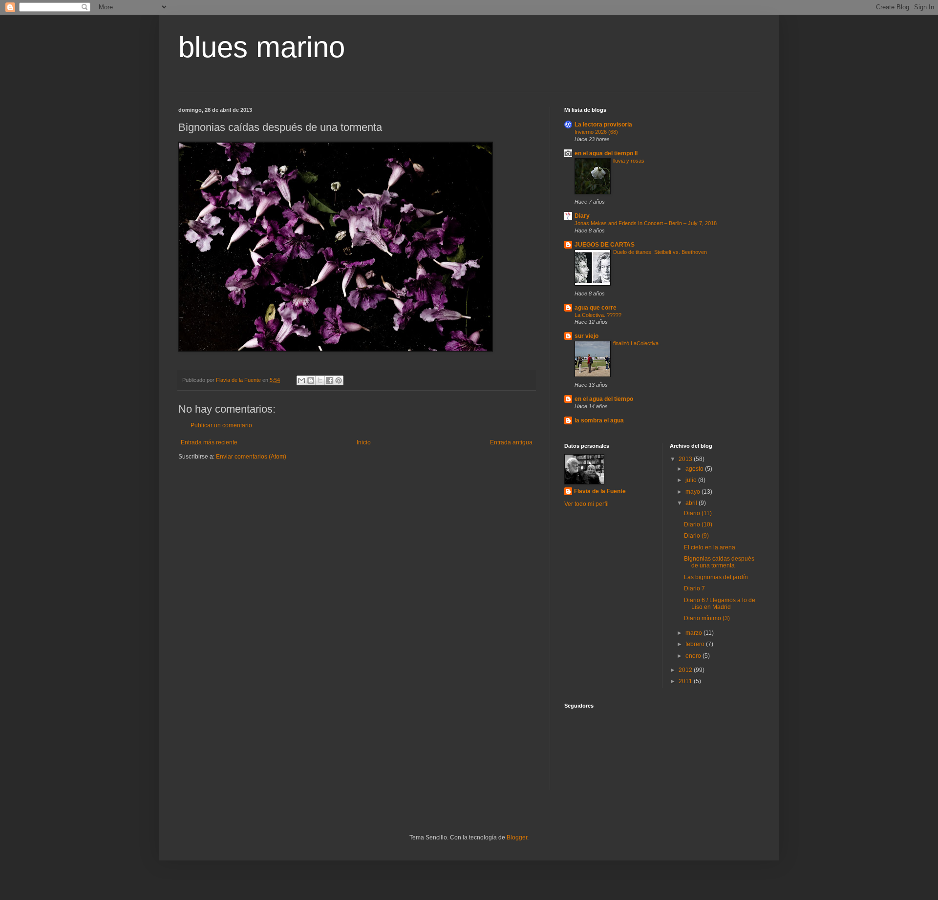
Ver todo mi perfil (586, 504)
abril (692, 503)
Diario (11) (698, 513)
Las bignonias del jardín (716, 577)
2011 (686, 681)
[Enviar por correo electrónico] (301, 380)
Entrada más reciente (209, 442)
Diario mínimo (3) (707, 618)
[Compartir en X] (320, 380)
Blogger (517, 837)
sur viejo (586, 336)
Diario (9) (696, 535)
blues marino (261, 47)
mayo (693, 491)
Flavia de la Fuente (600, 491)
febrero (695, 644)
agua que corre (596, 307)
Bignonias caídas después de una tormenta (719, 562)
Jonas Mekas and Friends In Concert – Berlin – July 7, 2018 (646, 223)
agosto (695, 468)
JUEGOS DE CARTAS (605, 244)
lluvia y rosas (628, 161)
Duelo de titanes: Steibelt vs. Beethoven (660, 252)
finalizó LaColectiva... (638, 343)
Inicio (364, 442)
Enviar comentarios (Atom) (251, 456)
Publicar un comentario (221, 425)
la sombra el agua (599, 420)
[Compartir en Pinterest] (338, 380)
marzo (694, 632)
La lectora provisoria (603, 124)
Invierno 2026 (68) (596, 132)
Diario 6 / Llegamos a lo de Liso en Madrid (719, 603)
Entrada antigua (511, 442)
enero (694, 655)
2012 (686, 670)
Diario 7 (694, 588)
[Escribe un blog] (311, 380)
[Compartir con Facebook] (329, 380)
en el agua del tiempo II (606, 153)
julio (691, 480)
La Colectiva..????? (598, 315)
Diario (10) (698, 524)
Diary (582, 215)
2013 (686, 459)
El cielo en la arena (709, 547)
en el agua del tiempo (604, 399)
